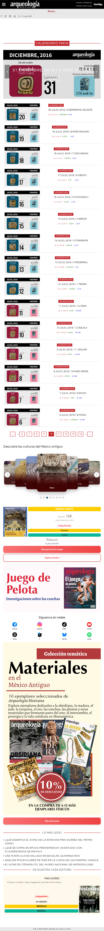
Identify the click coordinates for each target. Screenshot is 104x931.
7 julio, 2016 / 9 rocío (73, 393)
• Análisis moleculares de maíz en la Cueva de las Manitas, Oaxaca (50, 860)
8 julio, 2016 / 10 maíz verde (71, 371)
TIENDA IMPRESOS (84, 3)
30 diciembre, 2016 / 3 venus (52, 70)
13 (73, 434)
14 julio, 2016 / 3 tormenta (71, 240)
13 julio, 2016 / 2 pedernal (71, 262)
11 (58, 434)
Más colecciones (52, 821)
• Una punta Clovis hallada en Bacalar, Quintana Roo (41, 856)
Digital (64, 535)
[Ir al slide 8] (63, 497)
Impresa (64, 530)
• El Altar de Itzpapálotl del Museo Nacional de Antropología (48, 864)
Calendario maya (56, 105)
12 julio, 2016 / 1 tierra (72, 284)
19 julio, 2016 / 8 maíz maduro (70, 131)
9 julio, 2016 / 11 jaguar (72, 349)
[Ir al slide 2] (44, 497)
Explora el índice (52, 557)
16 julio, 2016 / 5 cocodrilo (71, 197)
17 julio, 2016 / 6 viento (72, 175)
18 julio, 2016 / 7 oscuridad (71, 153)
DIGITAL (41, 911)
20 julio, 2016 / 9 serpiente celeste (70, 110)
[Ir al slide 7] (60, 497)
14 (80, 434)
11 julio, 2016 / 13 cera (72, 306)
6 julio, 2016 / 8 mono (73, 415)
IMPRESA (42, 906)
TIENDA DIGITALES (84, 6)
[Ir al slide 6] (57, 497)
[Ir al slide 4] (50, 497)
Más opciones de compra (52, 549)
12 (66, 434)
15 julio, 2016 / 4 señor (72, 219)
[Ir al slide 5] (53, 497)
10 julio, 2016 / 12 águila (72, 327)
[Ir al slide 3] (47, 497)
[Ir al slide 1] (40, 497)
